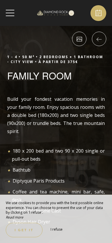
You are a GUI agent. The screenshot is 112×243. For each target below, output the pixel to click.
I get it (24, 230)
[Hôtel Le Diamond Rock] (55, 13)
